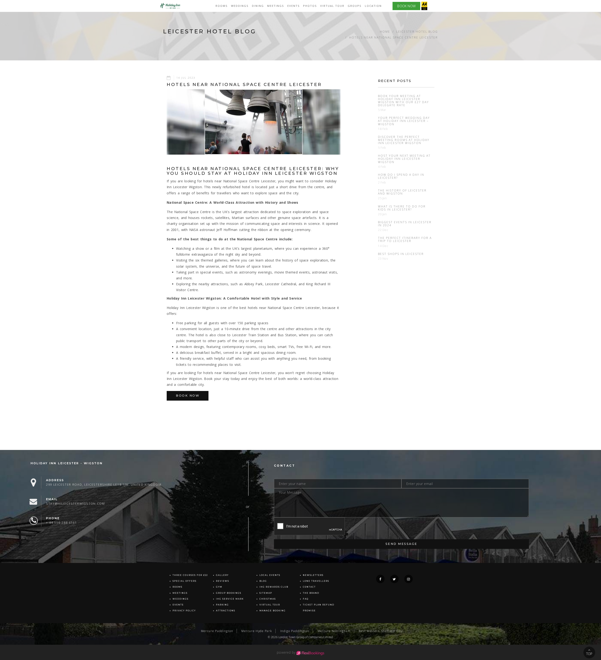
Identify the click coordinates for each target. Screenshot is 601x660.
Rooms (222, 6)
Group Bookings (228, 593)
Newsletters (313, 575)
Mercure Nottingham (334, 631)
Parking (222, 605)
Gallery (222, 575)
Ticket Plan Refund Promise (318, 608)
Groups (355, 6)
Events (178, 605)
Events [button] (293, 6)
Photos (310, 6)
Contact (309, 587)
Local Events (269, 575)
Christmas (267, 599)
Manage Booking (272, 610)
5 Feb (382, 148)
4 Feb (382, 167)
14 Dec (383, 246)
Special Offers (184, 581)
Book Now (187, 395)
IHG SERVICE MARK (230, 599)
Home (385, 31)
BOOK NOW (406, 6)
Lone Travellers (316, 581)
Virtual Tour (332, 6)
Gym (219, 587)
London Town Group (291, 637)
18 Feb (383, 129)
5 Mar (382, 110)
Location (373, 6)
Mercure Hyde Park (256, 631)
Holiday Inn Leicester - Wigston (67, 463)
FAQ (305, 599)
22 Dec (383, 230)
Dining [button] (258, 6)
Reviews (222, 581)
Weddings (240, 6)
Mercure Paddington (217, 631)
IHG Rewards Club (273, 587)
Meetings (275, 6)
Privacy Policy (184, 610)
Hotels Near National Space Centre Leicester (393, 37)
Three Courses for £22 (190, 575)
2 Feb (382, 182)
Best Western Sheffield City (380, 631)
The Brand (311, 593)
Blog (263, 581)
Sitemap (265, 593)
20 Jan (382, 214)
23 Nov (383, 259)
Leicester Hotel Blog (417, 31)
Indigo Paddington (294, 631)
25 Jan (382, 198)
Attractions (225, 610)
